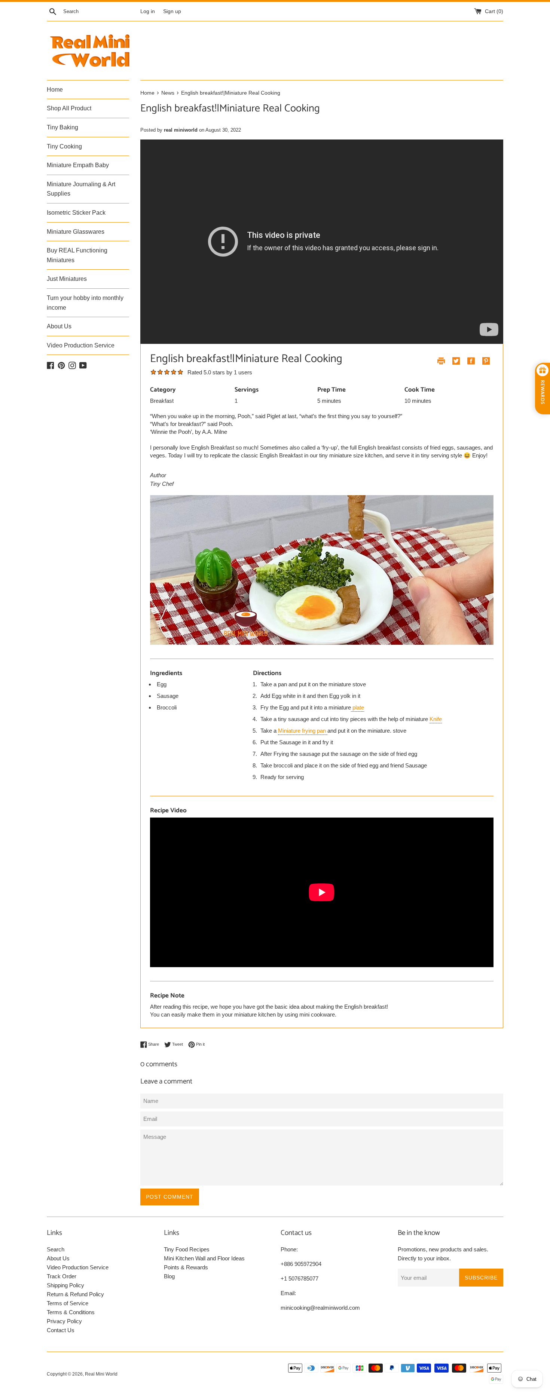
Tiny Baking (62, 127)
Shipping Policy (65, 1285)
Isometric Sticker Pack (76, 212)
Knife (436, 719)
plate (357, 707)
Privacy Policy (64, 1321)
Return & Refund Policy (75, 1294)
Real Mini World (101, 1374)
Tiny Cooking (64, 146)
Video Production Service (80, 345)
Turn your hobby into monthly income (85, 303)
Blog (169, 1276)
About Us (59, 326)
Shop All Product (69, 108)
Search (55, 1249)
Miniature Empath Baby (78, 165)
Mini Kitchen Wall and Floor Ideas (204, 1258)
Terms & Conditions (71, 1312)
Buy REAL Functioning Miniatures (77, 255)
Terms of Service (67, 1303)
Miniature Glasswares (75, 232)
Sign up (172, 11)
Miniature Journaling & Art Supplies (81, 189)
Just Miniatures (67, 279)
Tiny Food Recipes (187, 1249)
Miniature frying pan (302, 730)
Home (55, 89)
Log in (147, 11)
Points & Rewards (186, 1267)
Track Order (61, 1276)
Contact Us (60, 1330)
